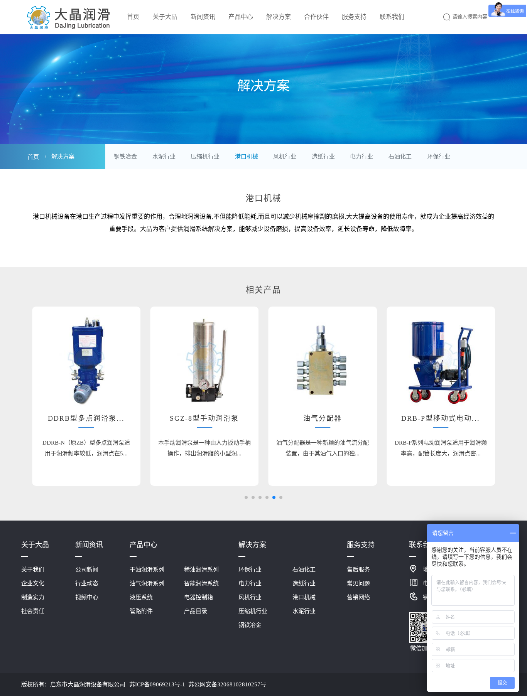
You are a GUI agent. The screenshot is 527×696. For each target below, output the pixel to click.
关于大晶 (35, 545)
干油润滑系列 (147, 569)
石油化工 (400, 156)
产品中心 (143, 545)
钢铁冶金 (125, 156)
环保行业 (438, 156)
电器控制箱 (198, 597)
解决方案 (252, 545)
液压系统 (141, 597)
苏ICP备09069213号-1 (157, 684)
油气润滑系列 (147, 583)
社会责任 (32, 611)
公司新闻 (86, 569)
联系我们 (423, 545)
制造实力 (32, 597)
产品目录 (195, 611)
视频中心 (86, 597)
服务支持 (361, 545)
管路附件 (141, 611)
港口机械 (246, 156)
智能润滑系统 (201, 583)
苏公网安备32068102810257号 (227, 684)
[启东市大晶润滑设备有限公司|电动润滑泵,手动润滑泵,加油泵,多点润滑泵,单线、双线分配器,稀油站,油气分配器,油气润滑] (69, 16)
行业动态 (86, 583)
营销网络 (358, 597)
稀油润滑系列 (201, 569)
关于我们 (32, 569)
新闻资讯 (89, 545)
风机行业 (284, 156)
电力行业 (361, 156)
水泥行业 (164, 156)
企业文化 (32, 583)
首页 (33, 157)
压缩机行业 (205, 156)
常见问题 (358, 583)
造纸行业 (323, 156)
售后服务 (358, 569)
